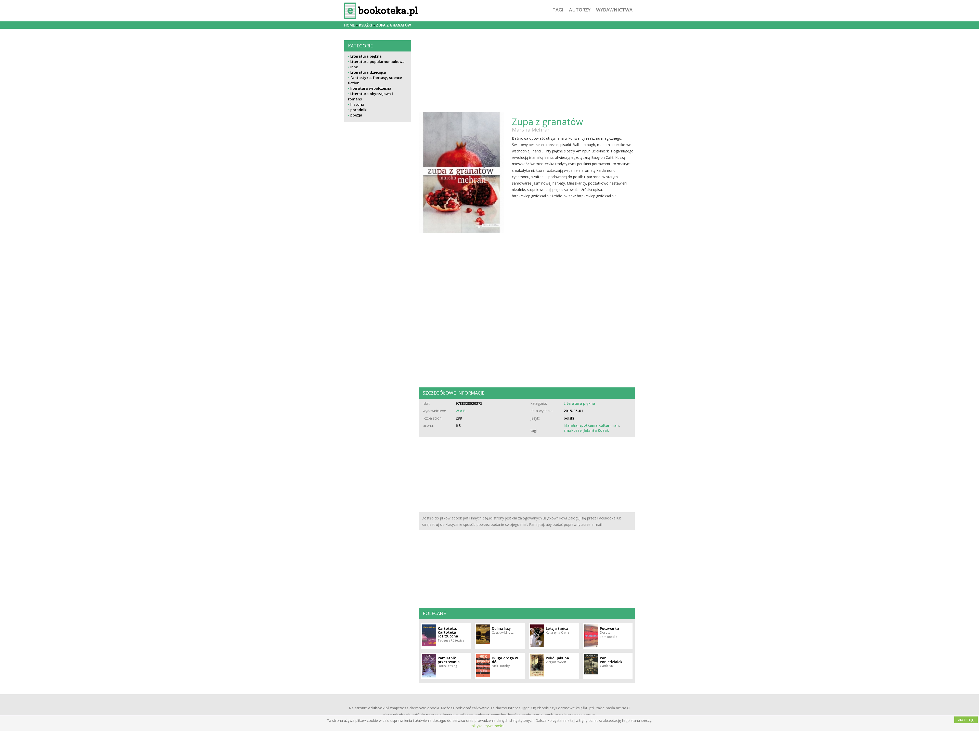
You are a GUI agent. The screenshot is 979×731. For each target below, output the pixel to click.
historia (357, 104)
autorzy (579, 10)
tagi (557, 10)
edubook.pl (378, 707)
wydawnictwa (614, 10)
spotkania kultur (594, 425)
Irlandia (570, 425)
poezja (356, 115)
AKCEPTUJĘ (966, 720)
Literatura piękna (366, 56)
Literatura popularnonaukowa (377, 61)
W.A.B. (461, 410)
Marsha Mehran (531, 129)
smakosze (573, 430)
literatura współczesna (370, 88)
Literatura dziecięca (368, 72)
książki (365, 25)
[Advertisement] (377, 295)
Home (349, 25)
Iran (615, 425)
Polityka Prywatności (486, 725)
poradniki (358, 109)
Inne (354, 66)
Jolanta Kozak (596, 430)
